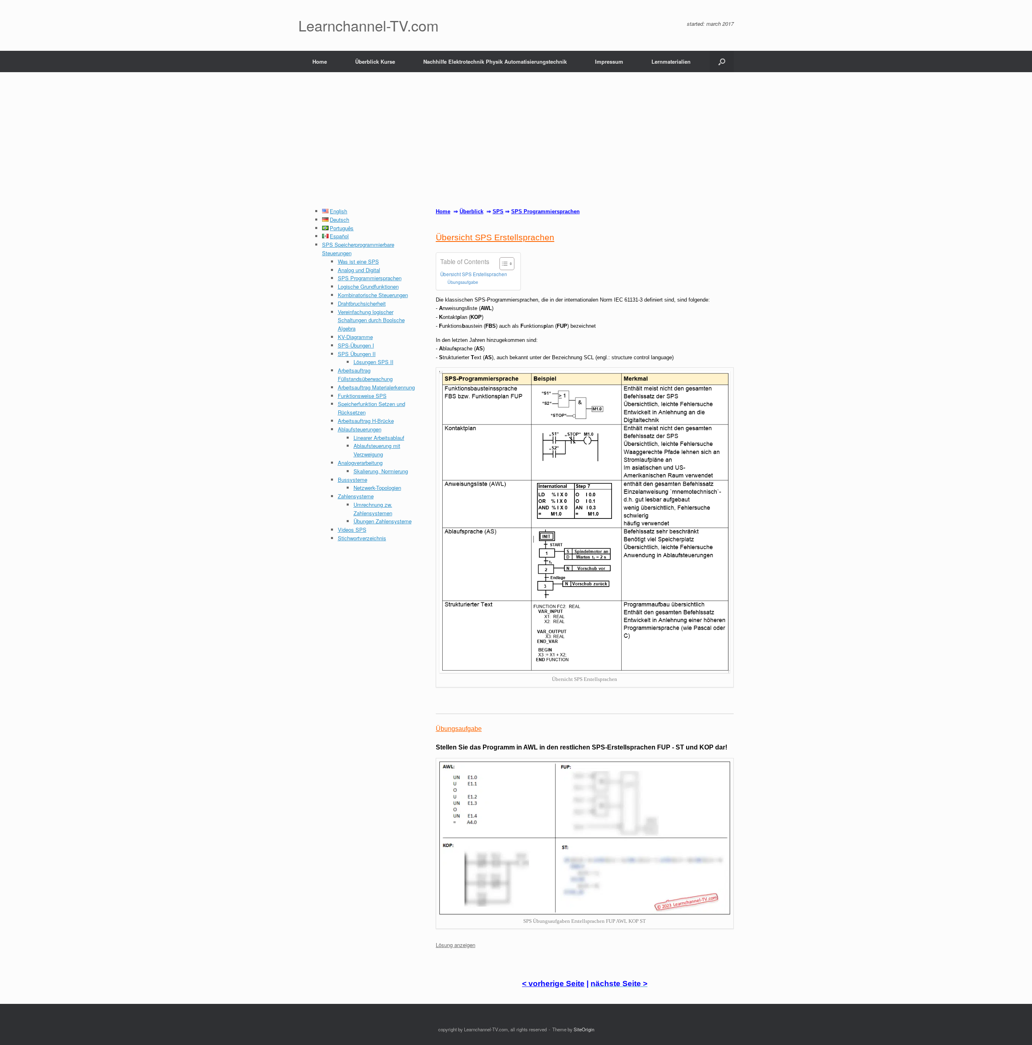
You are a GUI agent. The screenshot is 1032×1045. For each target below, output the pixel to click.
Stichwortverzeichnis (362, 538)
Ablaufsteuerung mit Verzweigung (377, 450)
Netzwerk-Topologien (377, 487)
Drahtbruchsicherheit (362, 303)
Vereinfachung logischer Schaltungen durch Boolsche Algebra (371, 320)
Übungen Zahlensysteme (383, 521)
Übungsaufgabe (462, 282)
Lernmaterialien (671, 61)
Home (319, 61)
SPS (498, 211)
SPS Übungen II (357, 354)
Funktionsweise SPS (362, 396)
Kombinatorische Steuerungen (373, 295)
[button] (722, 61)
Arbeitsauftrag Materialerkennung (376, 387)
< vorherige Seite (553, 983)
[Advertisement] (516, 146)
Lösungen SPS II (373, 362)
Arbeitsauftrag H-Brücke (366, 421)
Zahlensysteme (356, 496)
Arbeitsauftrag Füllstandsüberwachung (365, 374)
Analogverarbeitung (360, 462)
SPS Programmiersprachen (370, 278)
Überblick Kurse (375, 61)
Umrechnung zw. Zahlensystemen (373, 509)
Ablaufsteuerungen (359, 429)
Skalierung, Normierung (381, 471)
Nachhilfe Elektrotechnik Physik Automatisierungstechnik (495, 61)
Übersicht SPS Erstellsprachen (473, 274)
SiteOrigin (584, 1029)
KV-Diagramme (355, 337)
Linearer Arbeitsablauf (379, 437)
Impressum (609, 61)
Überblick (471, 211)
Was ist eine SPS (358, 261)
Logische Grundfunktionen (368, 286)
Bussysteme (352, 479)
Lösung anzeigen (455, 945)
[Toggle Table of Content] (502, 264)
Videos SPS (352, 529)
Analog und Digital (359, 270)
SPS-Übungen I (356, 345)
